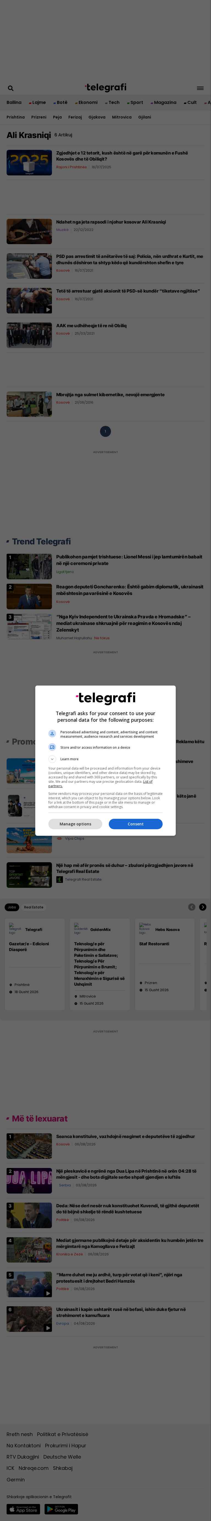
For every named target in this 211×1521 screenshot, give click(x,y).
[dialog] (105, 760)
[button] (105, 759)
